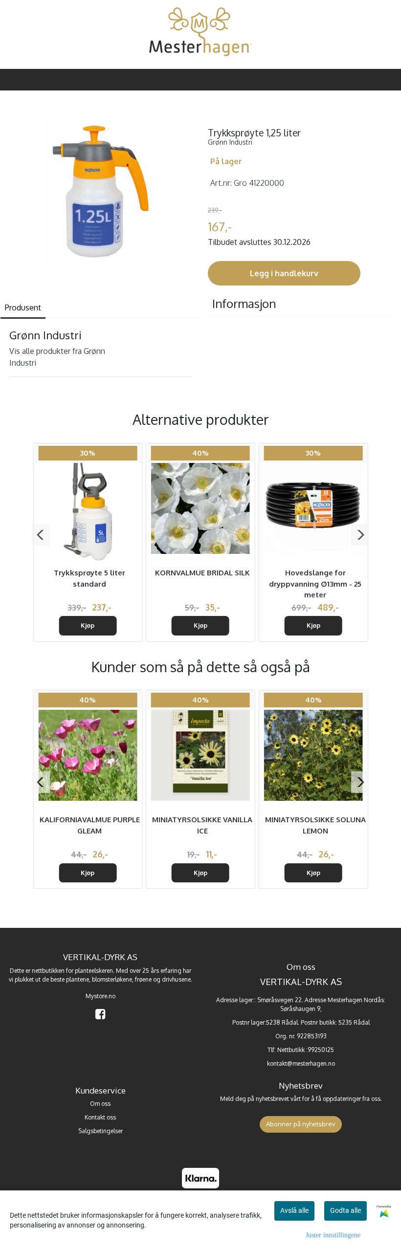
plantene (77, 979)
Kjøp (87, 625)
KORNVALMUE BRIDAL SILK (202, 572)
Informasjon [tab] (244, 303)
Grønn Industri (230, 142)
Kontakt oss (100, 1117)
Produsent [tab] (23, 307)
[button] (41, 535)
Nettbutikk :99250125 (305, 1049)
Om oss (100, 1103)
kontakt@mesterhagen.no (301, 1063)
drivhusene (176, 979)
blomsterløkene (112, 979)
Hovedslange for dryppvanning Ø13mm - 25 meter (315, 583)
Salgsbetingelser (100, 1131)
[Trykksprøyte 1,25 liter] (100, 193)
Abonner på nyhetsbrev (300, 1124)
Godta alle (345, 1210)
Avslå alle (294, 1210)
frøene (143, 979)
